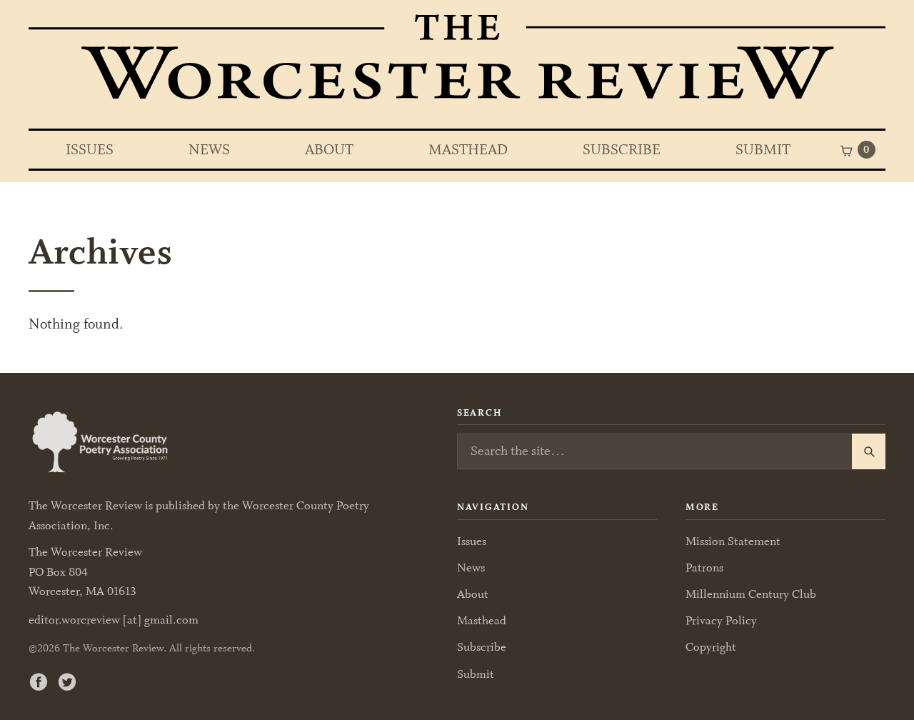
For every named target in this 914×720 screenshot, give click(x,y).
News (209, 150)
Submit (762, 150)
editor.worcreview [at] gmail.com (114, 620)
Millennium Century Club (751, 593)
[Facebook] (39, 681)
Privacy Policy (721, 620)
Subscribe (622, 150)
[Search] (868, 451)
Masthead (468, 150)
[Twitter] (67, 681)
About (329, 150)
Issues (90, 150)
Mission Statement (733, 541)
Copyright (711, 646)
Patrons (704, 567)
